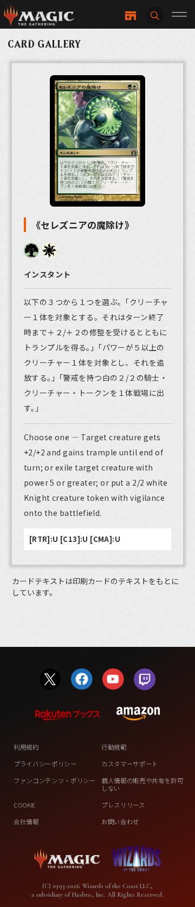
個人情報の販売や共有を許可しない (142, 784)
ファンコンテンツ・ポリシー (55, 780)
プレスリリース (123, 804)
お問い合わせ (120, 821)
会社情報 (26, 821)
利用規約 (26, 747)
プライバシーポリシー (45, 763)
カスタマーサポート (129, 763)
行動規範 (114, 747)
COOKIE (25, 804)
